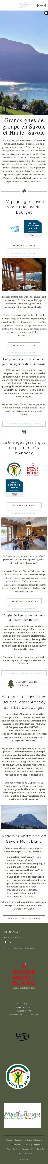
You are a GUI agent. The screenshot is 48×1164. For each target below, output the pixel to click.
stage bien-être (33, 325)
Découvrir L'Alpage (24, 246)
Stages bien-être (15, 1144)
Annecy (16, 571)
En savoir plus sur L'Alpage (24, 424)
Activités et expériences (33, 1144)
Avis (8, 1149)
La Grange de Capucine (33, 1140)
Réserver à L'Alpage (24, 254)
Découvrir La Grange (24, 505)
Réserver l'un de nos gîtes (24, 918)
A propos (25, 1149)
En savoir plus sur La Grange (24, 673)
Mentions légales (25, 1153)
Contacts (40, 1149)
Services (16, 1149)
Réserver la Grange (24, 513)
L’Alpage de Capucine (14, 1140)
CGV (32, 1149)
